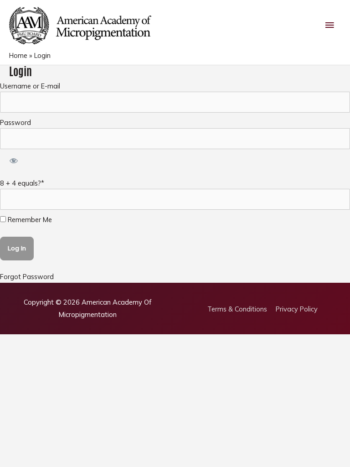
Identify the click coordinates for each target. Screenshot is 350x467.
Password (15, 122)
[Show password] (13, 161)
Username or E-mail (30, 86)
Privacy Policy (297, 309)
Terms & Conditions (237, 309)
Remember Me (29, 219)
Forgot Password (27, 276)
